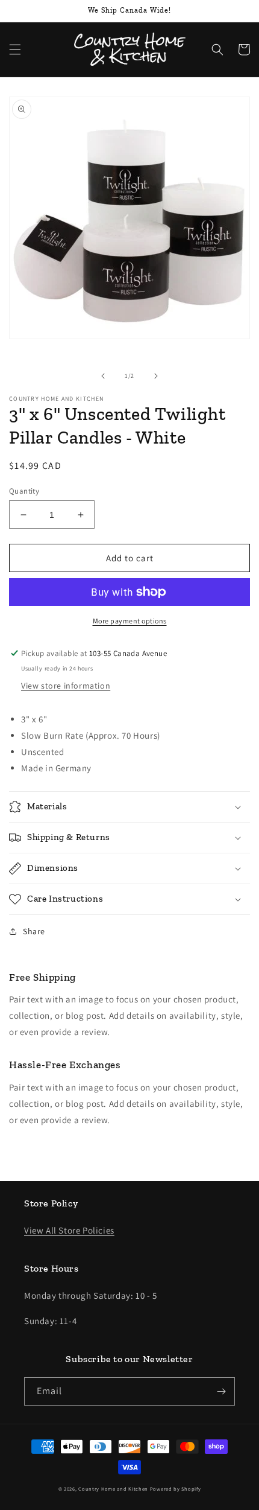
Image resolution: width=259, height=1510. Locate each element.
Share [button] (34, 931)
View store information (65, 685)
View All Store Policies (69, 1230)
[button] (15, 49)
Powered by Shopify (175, 1488)
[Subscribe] (221, 1391)
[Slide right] (156, 376)
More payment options (130, 620)
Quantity (24, 491)
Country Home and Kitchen (113, 1488)
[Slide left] (103, 376)
